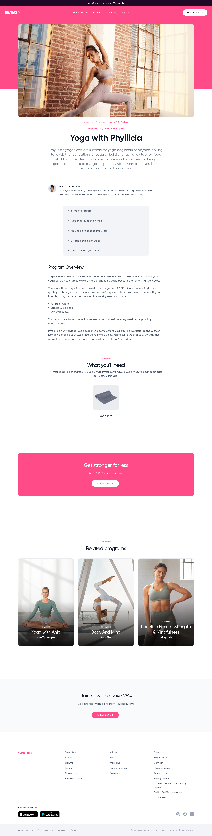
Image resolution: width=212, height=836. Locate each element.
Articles (96, 12)
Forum (68, 768)
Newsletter (71, 773)
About (68, 757)
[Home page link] (12, 12)
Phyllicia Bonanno (69, 186)
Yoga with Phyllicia (119, 122)
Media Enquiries (162, 768)
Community (111, 12)
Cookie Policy (161, 797)
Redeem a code (73, 778)
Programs (100, 122)
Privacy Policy (23, 830)
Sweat (87, 122)
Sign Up (69, 762)
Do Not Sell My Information (168, 792)
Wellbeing (115, 762)
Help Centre (160, 757)
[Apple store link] (28, 814)
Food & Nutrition (118, 768)
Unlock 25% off (195, 12)
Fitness (113, 757)
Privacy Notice (161, 778)
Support (126, 12)
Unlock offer (119, 3)
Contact (158, 762)
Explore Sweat (80, 12)
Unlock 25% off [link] (105, 483)
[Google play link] (50, 814)
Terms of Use (161, 773)
